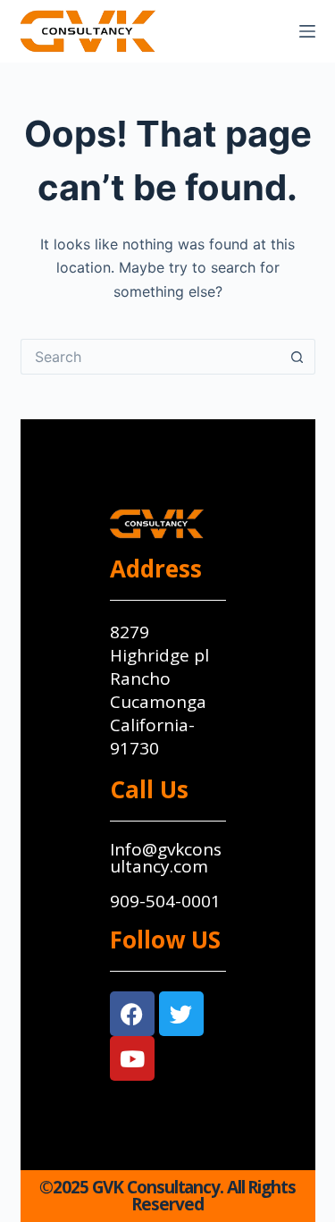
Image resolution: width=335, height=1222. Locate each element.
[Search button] (297, 357)
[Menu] (307, 31)
